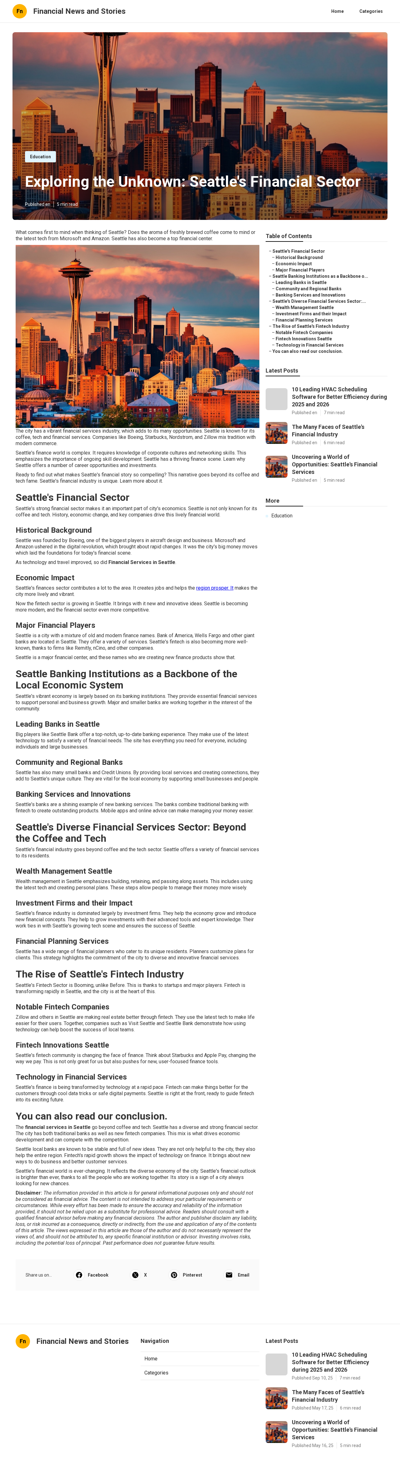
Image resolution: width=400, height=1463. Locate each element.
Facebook (98, 1275)
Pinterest (192, 1275)
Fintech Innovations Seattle (304, 338)
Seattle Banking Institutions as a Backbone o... (320, 276)
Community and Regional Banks (309, 288)
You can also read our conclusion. (307, 351)
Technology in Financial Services (310, 345)
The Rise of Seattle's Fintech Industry (310, 326)
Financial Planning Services (304, 320)
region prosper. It (214, 588)
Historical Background (299, 257)
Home (337, 11)
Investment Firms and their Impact (311, 313)
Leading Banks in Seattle (301, 282)
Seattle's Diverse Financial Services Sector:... (319, 301)
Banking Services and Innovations (311, 294)
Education (40, 156)
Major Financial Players (300, 269)
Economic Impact (294, 263)
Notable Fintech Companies (304, 332)
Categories (371, 11)
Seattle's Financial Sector (298, 251)
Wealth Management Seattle (305, 307)
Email (243, 1275)
